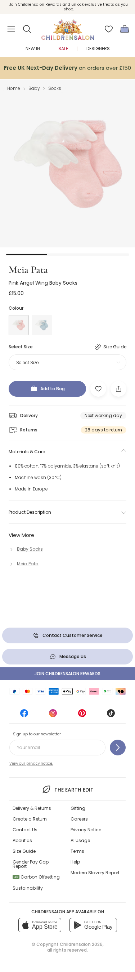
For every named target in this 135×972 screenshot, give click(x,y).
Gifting (78, 808)
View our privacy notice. (31, 763)
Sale (63, 48)
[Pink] (19, 325)
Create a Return (30, 819)
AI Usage (80, 840)
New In (33, 48)
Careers (79, 819)
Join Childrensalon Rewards (67, 674)
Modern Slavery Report (95, 873)
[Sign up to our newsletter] (118, 747)
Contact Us (25, 830)
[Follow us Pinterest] (82, 715)
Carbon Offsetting (37, 877)
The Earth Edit (74, 789)
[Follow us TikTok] (111, 715)
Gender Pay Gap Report (31, 864)
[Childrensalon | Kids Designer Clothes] (67, 27)
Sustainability (28, 888)
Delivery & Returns (32, 808)
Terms (77, 851)
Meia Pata (28, 269)
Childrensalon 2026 (81, 944)
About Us (22, 840)
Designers (98, 48)
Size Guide (24, 851)
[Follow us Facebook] (24, 715)
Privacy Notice (86, 830)
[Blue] (42, 325)
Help (75, 862)
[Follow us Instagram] (53, 715)
